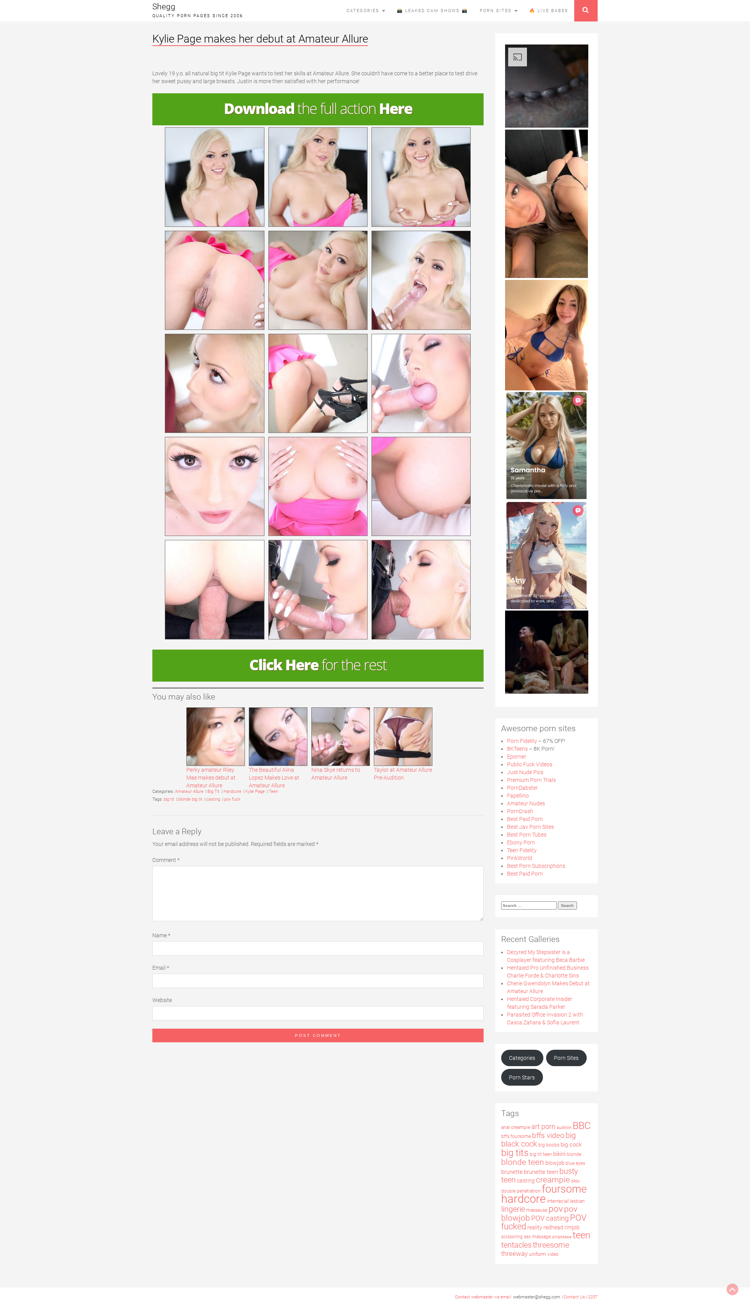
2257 (593, 1297)
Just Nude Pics (525, 772)
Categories (363, 10)
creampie (553, 1179)
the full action (318, 108)
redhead (553, 1227)
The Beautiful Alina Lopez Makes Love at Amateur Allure (274, 778)
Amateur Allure (189, 791)
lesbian (577, 1201)
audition (564, 1127)
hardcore (523, 1199)
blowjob (554, 1163)
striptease (561, 1236)
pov (555, 1209)
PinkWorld (519, 858)
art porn (543, 1126)
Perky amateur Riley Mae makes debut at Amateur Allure (211, 778)
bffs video (548, 1135)
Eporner (516, 756)
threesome (551, 1245)
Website (162, 1000)
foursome (564, 1189)
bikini (559, 1153)
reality (534, 1227)
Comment (166, 860)
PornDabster (522, 788)
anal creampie (515, 1127)
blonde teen (522, 1162)
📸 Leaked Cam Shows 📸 (432, 10)
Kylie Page (255, 791)
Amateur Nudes (526, 803)
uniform (537, 1254)
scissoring (512, 1236)
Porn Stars (522, 1077)
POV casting (550, 1218)
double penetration (521, 1191)
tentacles (516, 1245)
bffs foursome (516, 1136)
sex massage (537, 1236)
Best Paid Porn (525, 819)
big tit (169, 799)
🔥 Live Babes (548, 10)
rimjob (572, 1227)
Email (160, 968)
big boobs (548, 1145)
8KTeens (517, 749)
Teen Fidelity (522, 850)
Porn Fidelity (522, 741)
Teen (273, 791)
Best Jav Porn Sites (530, 827)
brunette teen (541, 1171)
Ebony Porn (521, 842)
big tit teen (541, 1154)
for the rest (318, 664)
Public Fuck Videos (529, 764)
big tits (515, 1152)
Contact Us (574, 1297)
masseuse (536, 1210)
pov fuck (232, 799)
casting (213, 799)
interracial (558, 1201)
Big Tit (213, 791)
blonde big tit (190, 799)
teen (581, 1235)
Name (161, 935)
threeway (514, 1253)
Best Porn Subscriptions (536, 866)
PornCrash (520, 811)
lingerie (513, 1209)
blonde (574, 1154)
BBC (582, 1125)
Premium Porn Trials (531, 780)
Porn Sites (497, 10)
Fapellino (518, 795)
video (553, 1254)
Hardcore (232, 791)
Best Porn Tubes (526, 835)
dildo (575, 1181)
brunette (512, 1171)
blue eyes (575, 1163)
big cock (571, 1144)
